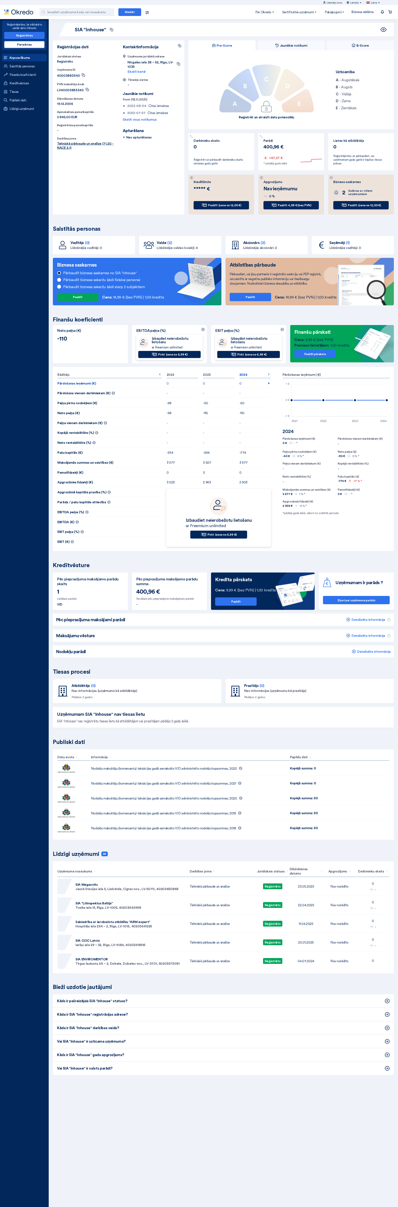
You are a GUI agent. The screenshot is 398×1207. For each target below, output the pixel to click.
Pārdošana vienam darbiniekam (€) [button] (109, 391)
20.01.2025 (306, 942)
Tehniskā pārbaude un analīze (210, 886)
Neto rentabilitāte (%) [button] (100, 441)
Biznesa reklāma (362, 12)
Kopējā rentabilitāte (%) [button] (101, 431)
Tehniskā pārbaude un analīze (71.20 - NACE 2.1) (85, 145)
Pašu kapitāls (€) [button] (70, 452)
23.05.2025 (306, 886)
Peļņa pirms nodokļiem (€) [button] (77, 403)
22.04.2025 (306, 905)
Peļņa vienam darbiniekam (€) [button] (105, 421)
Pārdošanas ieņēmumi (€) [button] (76, 383)
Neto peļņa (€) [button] (68, 413)
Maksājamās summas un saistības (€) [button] (85, 462)
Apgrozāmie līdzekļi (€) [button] (75, 482)
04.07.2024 (306, 961)
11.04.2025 (306, 924)
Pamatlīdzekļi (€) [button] (70, 472)
